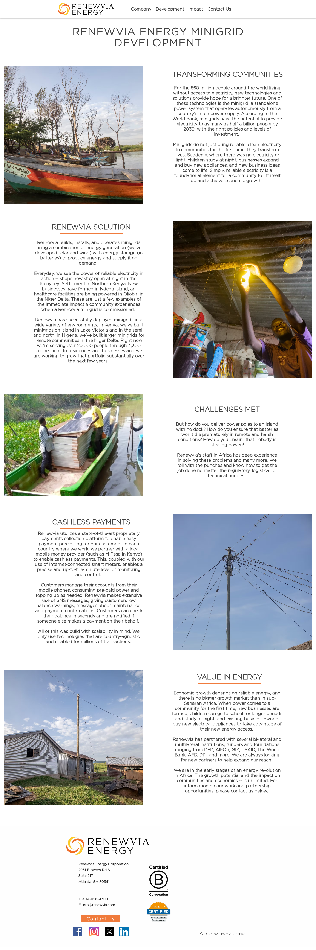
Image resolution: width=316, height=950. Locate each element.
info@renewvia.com (99, 905)
